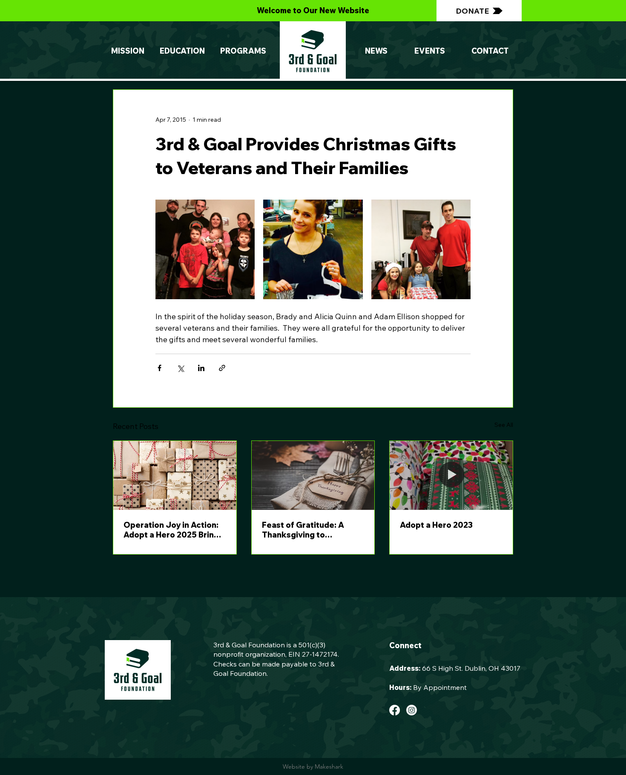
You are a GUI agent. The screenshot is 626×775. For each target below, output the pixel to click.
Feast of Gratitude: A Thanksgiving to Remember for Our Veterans (303, 530)
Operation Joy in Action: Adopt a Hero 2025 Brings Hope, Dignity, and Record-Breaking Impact (173, 530)
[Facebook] (394, 710)
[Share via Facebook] (159, 368)
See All (503, 425)
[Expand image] (205, 249)
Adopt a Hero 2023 (436, 525)
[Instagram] (411, 710)
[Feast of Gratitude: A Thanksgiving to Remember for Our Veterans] (313, 475)
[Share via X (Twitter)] (180, 368)
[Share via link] (222, 368)
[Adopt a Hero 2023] (451, 475)
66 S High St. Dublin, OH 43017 (471, 668)
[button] (243, 51)
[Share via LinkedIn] (201, 368)
